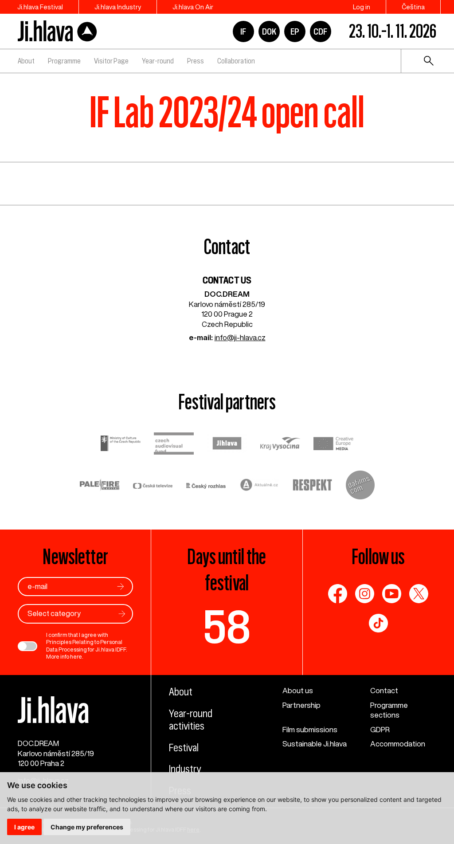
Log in (361, 7)
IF (243, 31)
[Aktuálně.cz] (259, 486)
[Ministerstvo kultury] (121, 444)
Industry (185, 769)
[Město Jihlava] (227, 444)
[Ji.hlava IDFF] (58, 31)
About (26, 61)
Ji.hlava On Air (192, 7)
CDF (320, 31)
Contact (384, 690)
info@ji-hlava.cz (240, 337)
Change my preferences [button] (87, 827)
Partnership (301, 705)
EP (294, 31)
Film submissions (309, 729)
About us (297, 690)
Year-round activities (190, 720)
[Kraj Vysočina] (280, 444)
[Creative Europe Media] (333, 444)
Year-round (158, 61)
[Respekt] (313, 486)
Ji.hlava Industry (117, 7)
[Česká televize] (153, 486)
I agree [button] (24, 827)
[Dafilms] (360, 486)
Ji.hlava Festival (40, 7)
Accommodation (397, 743)
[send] (121, 586)
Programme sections (389, 710)
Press (195, 61)
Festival (184, 747)
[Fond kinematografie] (174, 444)
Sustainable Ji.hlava (314, 743)
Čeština (413, 7)
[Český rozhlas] (206, 486)
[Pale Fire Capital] (100, 486)
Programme (64, 61)
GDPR (380, 729)
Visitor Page (111, 61)
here (76, 656)
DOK (269, 31)
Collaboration (236, 61)
